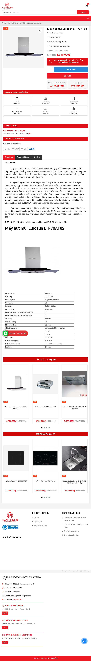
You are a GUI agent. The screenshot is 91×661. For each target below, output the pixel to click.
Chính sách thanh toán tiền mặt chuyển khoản (75, 519)
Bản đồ (5, 613)
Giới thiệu (37, 518)
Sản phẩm (15, 23)
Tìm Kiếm (83, 12)
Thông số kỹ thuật (23, 157)
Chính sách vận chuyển (72, 531)
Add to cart (71, 70)
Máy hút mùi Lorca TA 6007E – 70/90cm (16, 408)
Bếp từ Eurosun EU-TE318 (45, 481)
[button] (42, 427)
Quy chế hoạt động (40, 525)
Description (9, 157)
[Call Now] (5, 333)
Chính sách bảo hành (71, 535)
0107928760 (17, 600)
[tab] (9, 157)
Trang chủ (6, 23)
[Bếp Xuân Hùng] (7, 6)
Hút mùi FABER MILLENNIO (45, 407)
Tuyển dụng (38, 521)
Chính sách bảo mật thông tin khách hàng (76, 525)
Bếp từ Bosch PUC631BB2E (16, 481)
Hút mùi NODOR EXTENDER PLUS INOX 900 (74, 408)
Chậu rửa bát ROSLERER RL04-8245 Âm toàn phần (75, 482)
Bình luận (37, 157)
